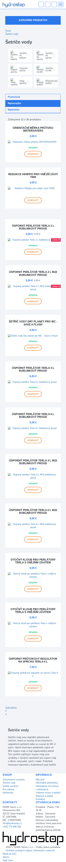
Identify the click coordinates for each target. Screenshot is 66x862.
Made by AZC (10, 853)
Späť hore (8, 860)
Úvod (8, 30)
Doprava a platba (44, 796)
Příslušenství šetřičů (51, 82)
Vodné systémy (10, 786)
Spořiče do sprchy (49, 55)
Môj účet (40, 779)
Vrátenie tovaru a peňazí (48, 792)
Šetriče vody (11, 34)
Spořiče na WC (49, 69)
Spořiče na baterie (23, 55)
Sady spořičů (22, 82)
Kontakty (40, 799)
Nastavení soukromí (44, 850)
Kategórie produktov (33, 20)
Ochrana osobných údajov (19, 850)
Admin (6, 857)
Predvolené (14, 97)
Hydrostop (8, 792)
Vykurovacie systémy (14, 779)
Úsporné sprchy (23, 69)
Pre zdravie (8, 789)
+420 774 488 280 (12, 826)
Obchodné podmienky (47, 782)
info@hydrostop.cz (12, 823)
